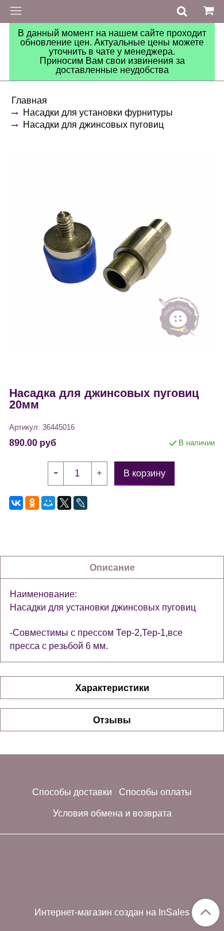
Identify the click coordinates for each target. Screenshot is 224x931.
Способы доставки (72, 792)
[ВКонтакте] (16, 503)
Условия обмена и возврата (112, 813)
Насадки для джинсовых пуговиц (93, 124)
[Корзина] (210, 11)
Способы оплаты (155, 792)
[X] (64, 503)
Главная (29, 100)
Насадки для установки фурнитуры (98, 112)
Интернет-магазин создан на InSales (112, 912)
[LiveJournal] (80, 503)
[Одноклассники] (32, 503)
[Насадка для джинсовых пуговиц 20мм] (112, 255)
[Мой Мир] (48, 503)
